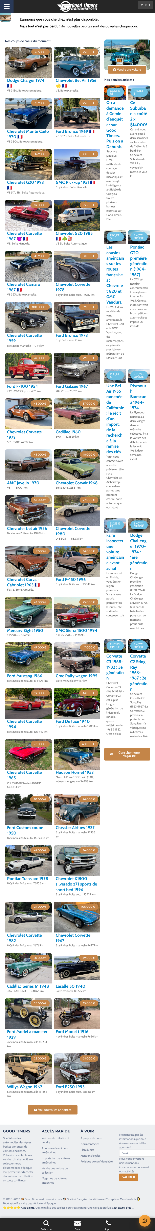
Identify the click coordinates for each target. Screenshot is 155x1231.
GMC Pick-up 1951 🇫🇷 (75, 182)
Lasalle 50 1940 (70, 986)
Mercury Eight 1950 (25, 630)
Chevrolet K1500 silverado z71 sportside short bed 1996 (76, 884)
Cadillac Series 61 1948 (28, 986)
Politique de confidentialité (97, 1161)
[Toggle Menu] (7, 6)
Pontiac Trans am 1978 (27, 878)
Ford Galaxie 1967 (72, 386)
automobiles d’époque (18, 1168)
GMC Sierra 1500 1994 (76, 630)
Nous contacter (90, 1144)
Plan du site (87, 1150)
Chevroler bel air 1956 (27, 528)
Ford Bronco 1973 (72, 335)
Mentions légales (91, 1155)
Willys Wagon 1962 (24, 1086)
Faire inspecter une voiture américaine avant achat (115, 552)
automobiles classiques (17, 1142)
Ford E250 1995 (70, 1086)
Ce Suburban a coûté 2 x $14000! (138, 113)
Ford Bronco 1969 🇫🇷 (75, 131)
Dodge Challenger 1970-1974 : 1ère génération (139, 552)
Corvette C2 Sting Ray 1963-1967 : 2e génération (139, 672)
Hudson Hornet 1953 (75, 772)
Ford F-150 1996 (71, 579)
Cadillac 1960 (68, 431)
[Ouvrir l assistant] (145, 1221)
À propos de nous (91, 1138)
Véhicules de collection (16, 1155)
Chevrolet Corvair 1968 (77, 482)
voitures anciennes (14, 1151)
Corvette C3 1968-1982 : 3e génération (115, 667)
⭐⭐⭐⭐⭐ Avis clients (18, 1207)
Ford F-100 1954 (22, 386)
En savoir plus (122, 1207)
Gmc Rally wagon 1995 (76, 675)
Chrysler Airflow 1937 (75, 827)
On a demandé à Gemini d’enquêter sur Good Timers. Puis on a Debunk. (115, 124)
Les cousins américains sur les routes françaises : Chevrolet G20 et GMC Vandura (115, 275)
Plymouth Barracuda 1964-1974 (138, 396)
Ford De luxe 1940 (73, 721)
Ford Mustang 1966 (24, 675)
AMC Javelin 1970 (23, 482)
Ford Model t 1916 (72, 1031)
